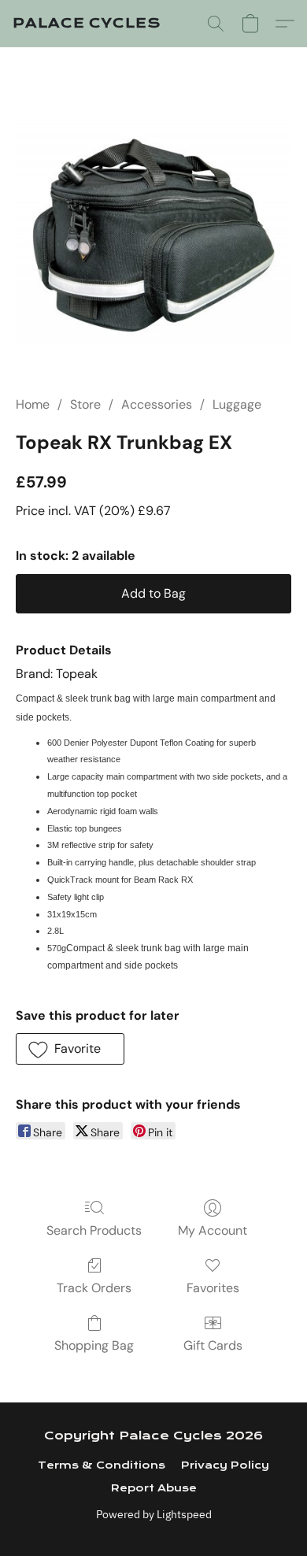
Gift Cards (212, 1345)
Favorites (213, 1288)
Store (85, 404)
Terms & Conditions (101, 1465)
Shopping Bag (94, 1345)
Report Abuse (154, 1488)
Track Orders (94, 1288)
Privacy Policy (225, 1465)
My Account (212, 1230)
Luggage (237, 404)
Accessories (156, 404)
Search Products (94, 1230)
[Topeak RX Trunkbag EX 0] (153, 232)
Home (33, 404)
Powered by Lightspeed (154, 1514)
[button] (87, 23)
